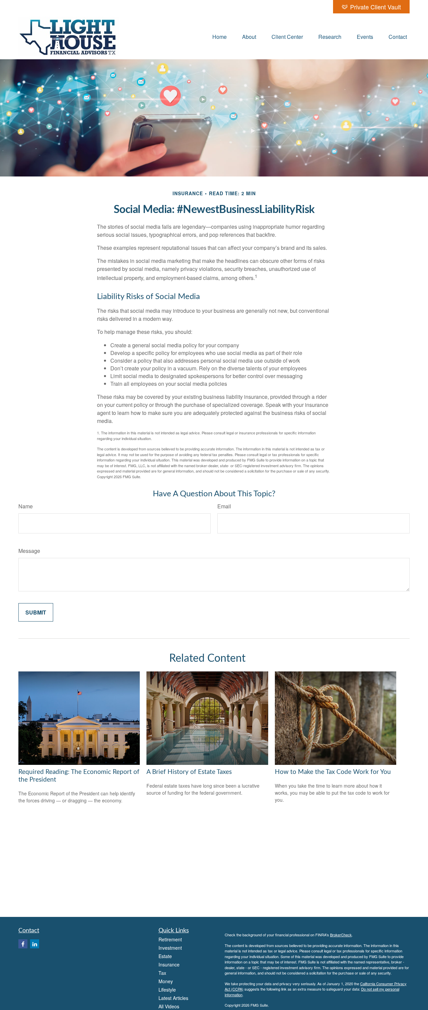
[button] (219, 36)
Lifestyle (167, 989)
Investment (170, 947)
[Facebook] (22, 943)
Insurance (169, 964)
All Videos (168, 1006)
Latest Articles (173, 998)
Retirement (170, 939)
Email (224, 506)
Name (25, 506)
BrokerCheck (341, 934)
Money (165, 981)
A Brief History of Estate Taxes (189, 772)
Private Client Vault (375, 6)
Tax (162, 972)
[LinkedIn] (34, 943)
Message (29, 551)
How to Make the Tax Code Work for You (333, 772)
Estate (165, 956)
